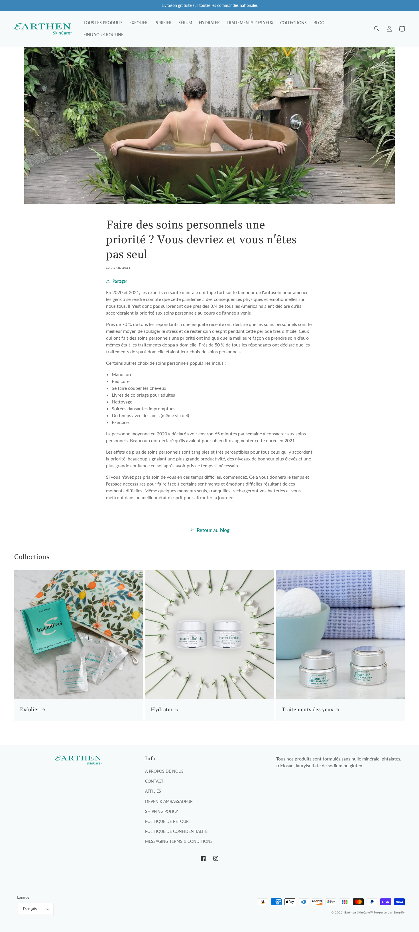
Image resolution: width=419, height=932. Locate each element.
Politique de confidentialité (176, 831)
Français (30, 908)
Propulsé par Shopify (389, 912)
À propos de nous (164, 771)
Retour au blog (213, 530)
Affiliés (153, 791)
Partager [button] (120, 281)
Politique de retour (167, 821)
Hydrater (162, 709)
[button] (377, 29)
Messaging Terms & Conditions (179, 841)
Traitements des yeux (307, 709)
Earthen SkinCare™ (358, 912)
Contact (154, 781)
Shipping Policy (161, 811)
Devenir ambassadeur (169, 801)
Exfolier (29, 709)
